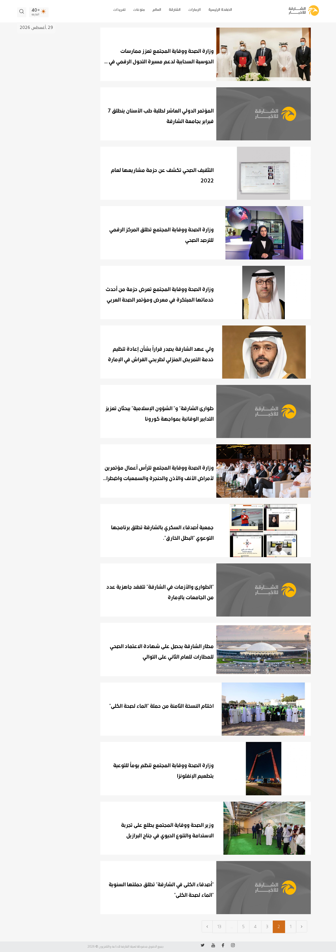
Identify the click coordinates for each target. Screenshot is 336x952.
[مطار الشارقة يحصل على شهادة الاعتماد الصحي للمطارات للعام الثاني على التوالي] (205, 649)
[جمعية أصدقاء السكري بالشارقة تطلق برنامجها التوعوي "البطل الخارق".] (205, 530)
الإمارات (194, 9)
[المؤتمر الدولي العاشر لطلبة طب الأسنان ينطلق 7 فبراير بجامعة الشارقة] (205, 113)
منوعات (139, 9)
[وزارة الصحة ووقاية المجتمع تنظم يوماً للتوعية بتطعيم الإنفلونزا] (205, 768)
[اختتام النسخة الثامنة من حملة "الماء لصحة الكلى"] (205, 709)
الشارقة (175, 9)
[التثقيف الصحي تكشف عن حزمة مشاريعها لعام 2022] (205, 173)
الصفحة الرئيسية (220, 9)
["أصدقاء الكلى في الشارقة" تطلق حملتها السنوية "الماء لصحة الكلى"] (205, 887)
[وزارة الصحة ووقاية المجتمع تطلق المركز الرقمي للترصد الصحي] (205, 232)
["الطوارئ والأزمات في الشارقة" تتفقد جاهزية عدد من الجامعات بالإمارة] (205, 590)
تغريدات (119, 9)
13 (219, 927)
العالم (157, 9)
